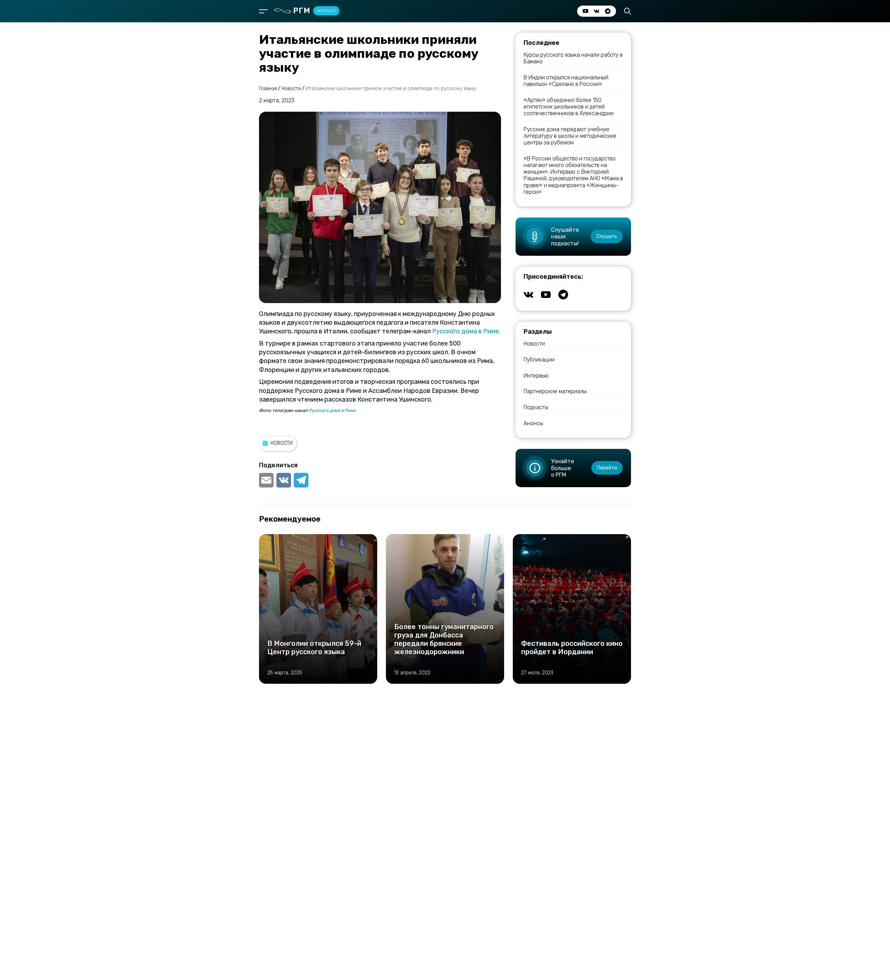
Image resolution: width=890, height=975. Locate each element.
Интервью (536, 375)
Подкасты (536, 407)
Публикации (539, 359)
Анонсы (533, 423)
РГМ (314, 10)
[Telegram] (301, 480)
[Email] (267, 480)
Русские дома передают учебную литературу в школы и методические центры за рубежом (570, 136)
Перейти (607, 468)
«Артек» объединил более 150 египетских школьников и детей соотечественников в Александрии (569, 107)
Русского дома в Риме (332, 410)
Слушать (606, 236)
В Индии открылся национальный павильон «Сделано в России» (566, 80)
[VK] (283, 480)
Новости (281, 443)
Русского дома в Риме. (466, 331)
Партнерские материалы (555, 391)
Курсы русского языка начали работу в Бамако (573, 58)
